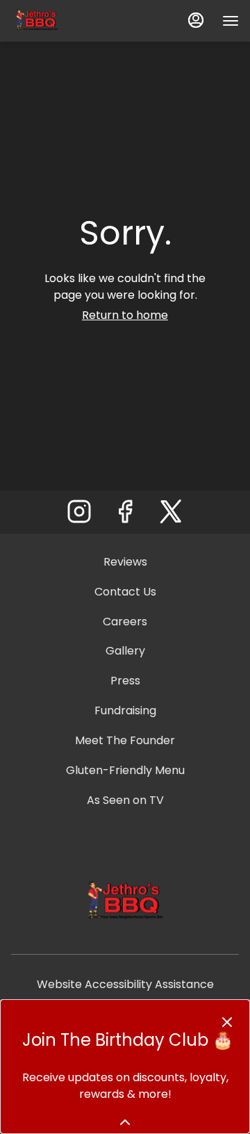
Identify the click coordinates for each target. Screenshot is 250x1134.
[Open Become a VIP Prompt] (125, 1122)
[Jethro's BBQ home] (73, 20)
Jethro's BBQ (125, 902)
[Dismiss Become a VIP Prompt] (227, 1022)
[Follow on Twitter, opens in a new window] (170, 515)
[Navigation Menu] (230, 21)
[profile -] (196, 20)
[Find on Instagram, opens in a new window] (79, 515)
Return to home (125, 315)
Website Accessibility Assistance (125, 984)
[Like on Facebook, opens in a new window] (125, 515)
